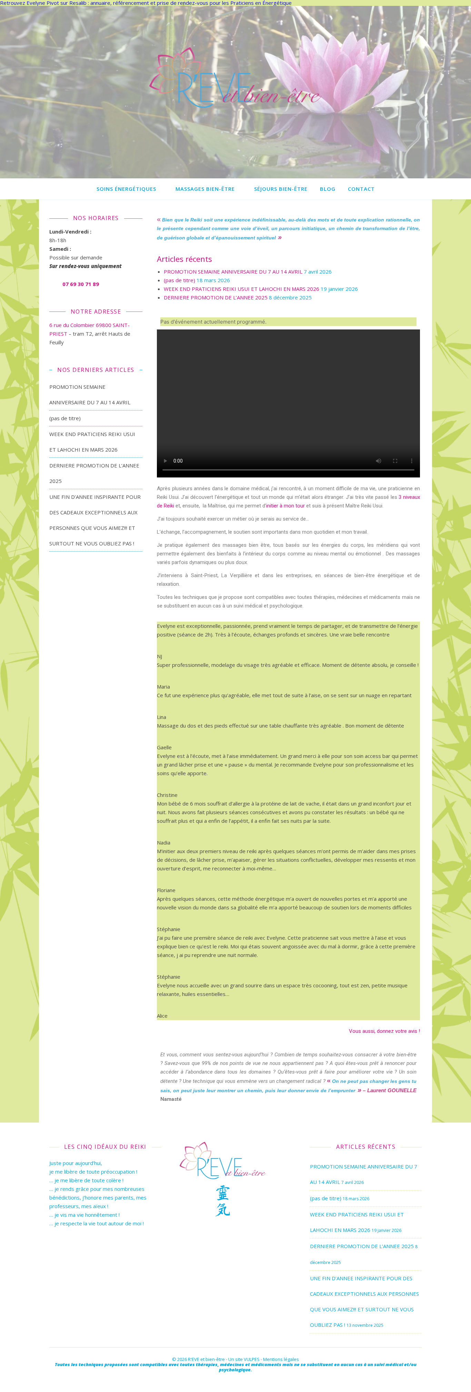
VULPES (252, 1359)
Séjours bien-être (281, 188)
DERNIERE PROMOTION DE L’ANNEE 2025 (216, 297)
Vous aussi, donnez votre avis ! (384, 1031)
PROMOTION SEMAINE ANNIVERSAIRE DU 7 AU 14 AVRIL (233, 271)
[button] (288, 403)
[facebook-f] (235, 1379)
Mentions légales (281, 1359)
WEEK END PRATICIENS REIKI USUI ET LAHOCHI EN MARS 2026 (241, 288)
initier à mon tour (285, 506)
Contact (361, 188)
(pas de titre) (65, 418)
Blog (327, 188)
